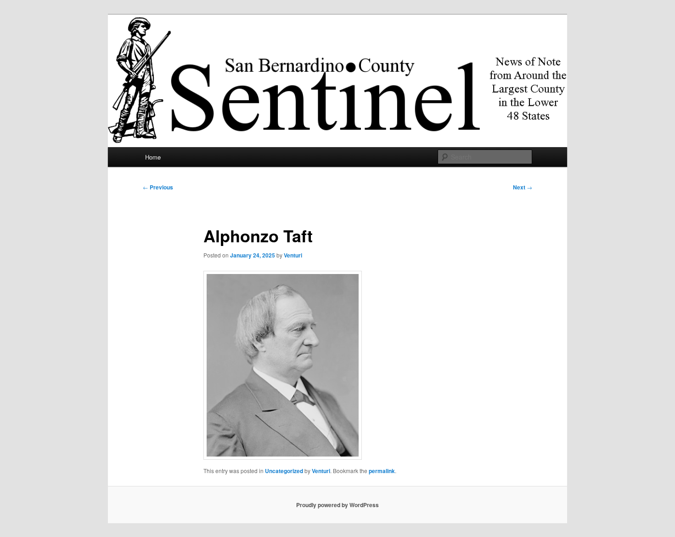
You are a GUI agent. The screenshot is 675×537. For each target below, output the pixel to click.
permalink (382, 471)
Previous (158, 187)
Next (522, 187)
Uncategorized (284, 471)
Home (153, 157)
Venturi (293, 255)
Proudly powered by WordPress (337, 505)
